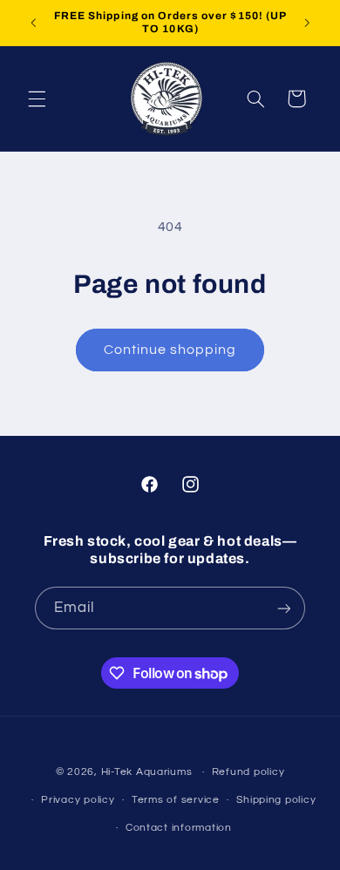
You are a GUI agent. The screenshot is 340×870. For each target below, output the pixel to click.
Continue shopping (170, 350)
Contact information (179, 828)
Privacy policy (77, 800)
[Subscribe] (284, 608)
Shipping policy (276, 800)
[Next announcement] (307, 22)
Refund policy (248, 772)
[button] (37, 98)
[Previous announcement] (33, 22)
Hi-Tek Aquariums (147, 772)
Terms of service (176, 800)
